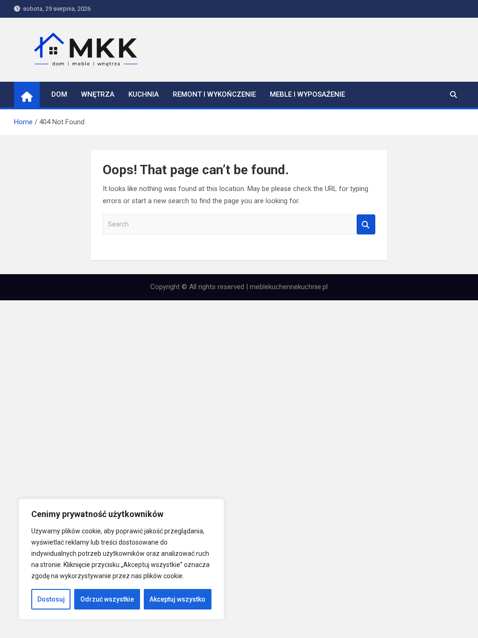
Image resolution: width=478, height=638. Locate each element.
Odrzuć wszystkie (107, 599)
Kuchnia (143, 94)
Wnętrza (97, 94)
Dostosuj (51, 599)
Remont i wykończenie (214, 94)
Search (366, 224)
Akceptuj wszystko (177, 599)
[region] (121, 559)
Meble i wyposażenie (307, 94)
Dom (59, 94)
